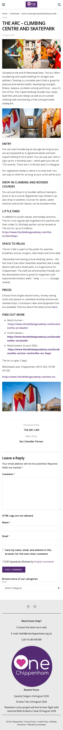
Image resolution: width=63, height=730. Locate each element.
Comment (8, 474)
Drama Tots (22, 701)
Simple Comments (44, 561)
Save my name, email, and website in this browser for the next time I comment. (28, 551)
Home (4, 13)
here (54, 307)
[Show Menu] (3, 4)
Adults (4, 17)
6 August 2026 (8, 35)
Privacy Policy (30, 721)
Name (6, 522)
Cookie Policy (42, 721)
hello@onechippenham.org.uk (35, 633)
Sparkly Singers (22, 696)
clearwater (41, 724)
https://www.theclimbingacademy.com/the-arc (29, 376)
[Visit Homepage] (31, 4)
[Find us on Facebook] (28, 606)
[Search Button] (59, 4)
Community (14, 13)
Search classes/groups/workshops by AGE (39, 13)
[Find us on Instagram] (35, 606)
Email (6, 536)
